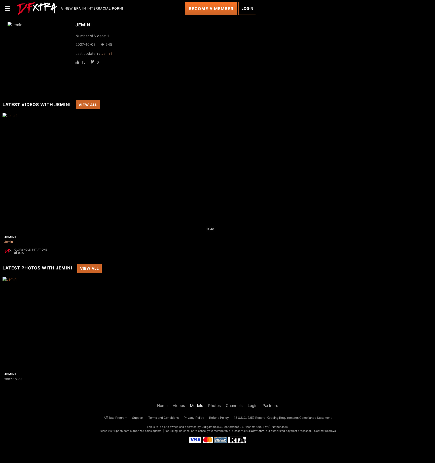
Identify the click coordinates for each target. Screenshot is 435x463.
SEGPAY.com (255, 431)
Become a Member (211, 8)
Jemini (106, 53)
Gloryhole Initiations (30, 249)
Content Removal (325, 431)
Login (247, 8)
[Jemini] (34, 323)
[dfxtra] (37, 8)
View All (88, 105)
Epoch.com (121, 431)
